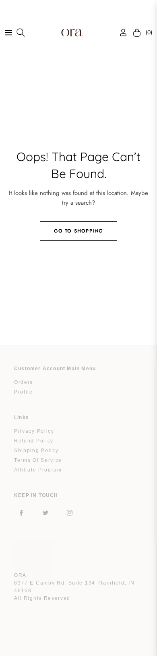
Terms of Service (38, 460)
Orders (23, 382)
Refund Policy (34, 441)
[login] (120, 32)
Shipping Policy (36, 450)
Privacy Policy (34, 431)
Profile (23, 392)
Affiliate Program (38, 470)
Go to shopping (78, 231)
